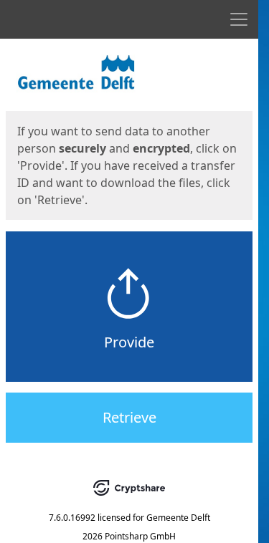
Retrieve (129, 417)
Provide (129, 342)
